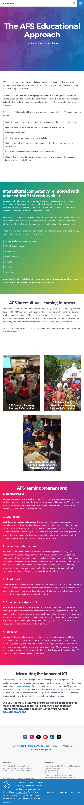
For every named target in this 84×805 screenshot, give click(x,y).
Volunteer (68, 745)
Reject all (63, 792)
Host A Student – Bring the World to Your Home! (34, 745)
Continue (50, 792)
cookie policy (21, 792)
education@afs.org (23, 686)
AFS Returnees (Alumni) (42, 749)
